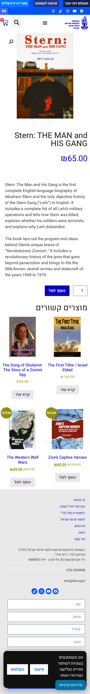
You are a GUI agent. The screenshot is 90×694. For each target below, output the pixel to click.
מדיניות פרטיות (70, 685)
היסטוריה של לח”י (73, 513)
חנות (82, 532)
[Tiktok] (60, 11)
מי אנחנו (79, 500)
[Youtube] (75, 11)
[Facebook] (81, 11)
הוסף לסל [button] (67, 477)
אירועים (79, 526)
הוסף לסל (57, 291)
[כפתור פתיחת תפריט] (45, 22)
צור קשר (79, 539)
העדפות (17, 669)
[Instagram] (67, 11)
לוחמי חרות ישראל (72, 519)
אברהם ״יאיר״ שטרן (72, 506)
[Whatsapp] (53, 11)
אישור (39, 669)
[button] (16, 22)
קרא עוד (67, 390)
